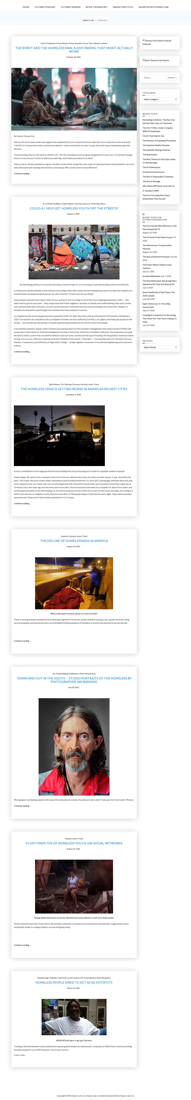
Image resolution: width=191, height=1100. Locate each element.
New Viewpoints (104, 978)
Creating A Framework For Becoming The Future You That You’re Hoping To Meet (160, 318)
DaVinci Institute (123, 7)
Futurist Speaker (70, 7)
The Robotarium (150, 154)
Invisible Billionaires (151, 276)
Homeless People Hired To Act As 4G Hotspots (74, 982)
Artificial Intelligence (54, 204)
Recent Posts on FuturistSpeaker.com (155, 218)
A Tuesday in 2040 (151, 190)
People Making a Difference (67, 674)
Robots (104, 43)
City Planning (66, 384)
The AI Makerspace (151, 167)
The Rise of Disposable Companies (158, 176)
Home (26, 7)
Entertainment (90, 978)
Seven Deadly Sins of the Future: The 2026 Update (159, 294)
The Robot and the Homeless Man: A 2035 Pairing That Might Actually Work (74, 49)
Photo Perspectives (88, 674)
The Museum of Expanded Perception (159, 140)
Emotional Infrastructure (153, 172)
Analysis (64, 536)
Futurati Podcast (45, 7)
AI (44, 204)
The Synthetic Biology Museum (156, 150)
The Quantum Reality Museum (156, 145)
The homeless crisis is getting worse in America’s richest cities (74, 389)
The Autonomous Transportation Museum (157, 247)
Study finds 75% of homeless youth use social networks (74, 843)
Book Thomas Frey (96, 7)
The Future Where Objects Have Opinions (157, 266)
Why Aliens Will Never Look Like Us (158, 186)
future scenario (75, 43)
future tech (88, 43)
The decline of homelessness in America (74, 541)
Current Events (73, 978)
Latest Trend (93, 384)
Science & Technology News (93, 204)
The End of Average (151, 181)
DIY (82, 978)
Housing (78, 204)
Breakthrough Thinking (47, 978)
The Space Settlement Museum (156, 256)
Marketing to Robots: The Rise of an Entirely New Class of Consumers (159, 121)
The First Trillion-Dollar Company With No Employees (158, 129)
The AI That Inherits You (153, 136)
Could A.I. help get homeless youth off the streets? (74, 208)
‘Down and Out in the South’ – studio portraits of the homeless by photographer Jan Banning (74, 680)
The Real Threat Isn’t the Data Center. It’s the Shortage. (159, 161)
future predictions (48, 43)
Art (53, 674)
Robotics (97, 43)
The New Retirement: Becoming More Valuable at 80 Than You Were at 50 (160, 282)
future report (62, 43)
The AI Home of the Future (154, 237)
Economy (76, 384)
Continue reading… (23, 173)
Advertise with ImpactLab (154, 7)
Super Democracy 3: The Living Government (156, 305)
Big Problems (68, 204)
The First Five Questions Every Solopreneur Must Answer (156, 197)
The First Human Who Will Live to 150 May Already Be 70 (159, 227)
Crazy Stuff (61, 978)
